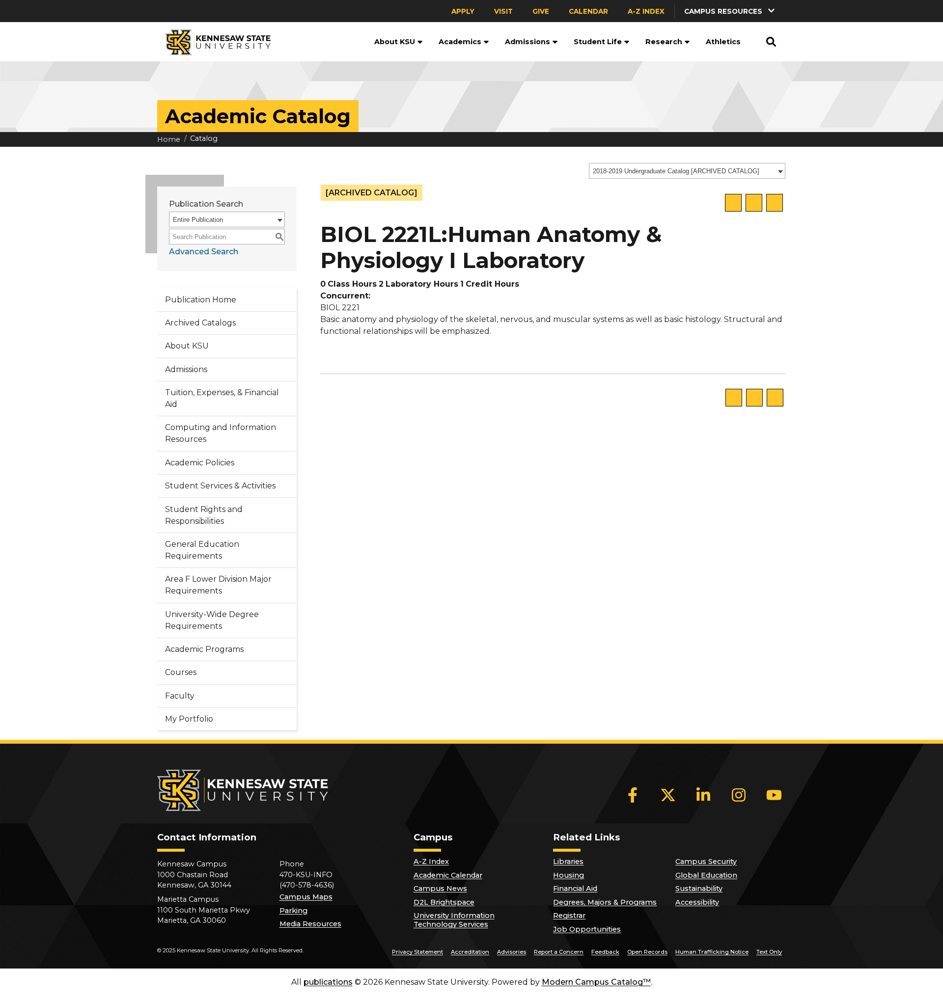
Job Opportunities (587, 929)
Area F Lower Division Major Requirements (218, 584)
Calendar (588, 11)
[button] (730, 11)
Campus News (440, 888)
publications (328, 982)
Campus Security (706, 861)
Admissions (527, 41)
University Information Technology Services (454, 920)
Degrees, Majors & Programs (605, 902)
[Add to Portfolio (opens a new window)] (733, 203)
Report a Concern (558, 951)
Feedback (605, 951)
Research (663, 41)
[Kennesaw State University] (214, 41)
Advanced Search (203, 251)
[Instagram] (738, 795)
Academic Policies (199, 462)
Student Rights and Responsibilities (204, 515)
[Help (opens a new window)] (774, 203)
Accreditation (470, 951)
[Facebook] (632, 795)
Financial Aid (575, 888)
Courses (180, 672)
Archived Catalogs (200, 322)
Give (540, 11)
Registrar (569, 915)
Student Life (598, 41)
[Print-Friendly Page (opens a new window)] (754, 203)
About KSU (394, 41)
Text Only (769, 951)
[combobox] (687, 171)
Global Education (706, 875)
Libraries (568, 861)
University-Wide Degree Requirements (212, 620)
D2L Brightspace (444, 902)
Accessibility (697, 902)
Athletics (723, 41)
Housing (568, 875)
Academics (460, 41)
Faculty (179, 695)
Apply (462, 11)
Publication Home (200, 299)
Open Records (647, 951)
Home (168, 139)
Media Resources (310, 923)
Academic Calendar (448, 875)
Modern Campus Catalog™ (596, 982)
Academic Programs (204, 649)
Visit (503, 11)
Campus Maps (306, 896)
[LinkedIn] (703, 795)
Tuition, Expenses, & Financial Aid (222, 398)
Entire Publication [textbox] (198, 219)
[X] (668, 795)
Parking (293, 910)
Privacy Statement (417, 951)
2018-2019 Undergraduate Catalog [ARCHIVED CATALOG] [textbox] (676, 171)
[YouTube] (774, 795)
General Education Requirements (202, 550)
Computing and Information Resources (220, 433)
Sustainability (698, 888)
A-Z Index (646, 11)
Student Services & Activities (220, 485)
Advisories (511, 951)
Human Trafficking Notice (712, 951)
